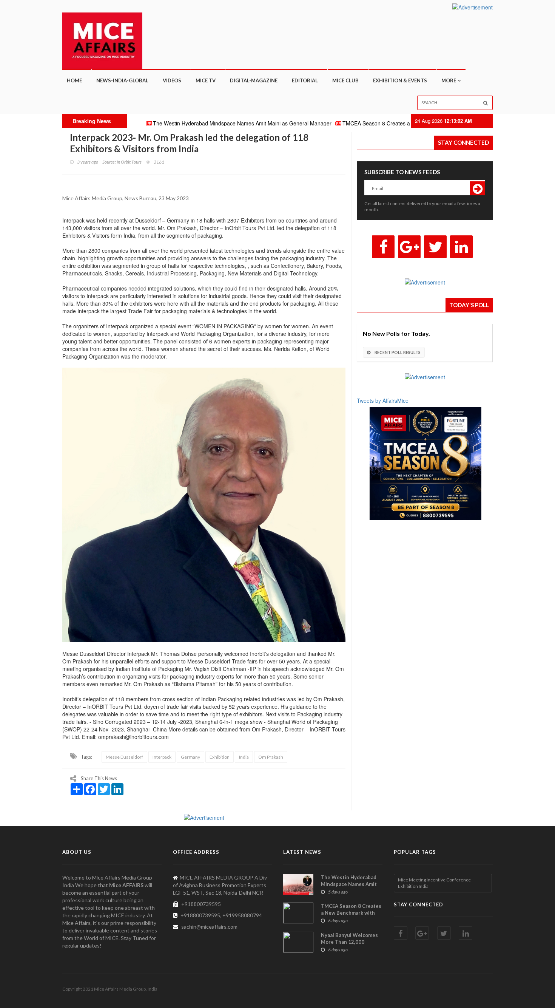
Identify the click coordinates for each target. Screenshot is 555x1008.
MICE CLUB (345, 80)
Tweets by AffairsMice (383, 400)
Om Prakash (270, 757)
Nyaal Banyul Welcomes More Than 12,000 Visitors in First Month (349, 942)
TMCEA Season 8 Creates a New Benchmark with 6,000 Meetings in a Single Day (405, 123)
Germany (190, 757)
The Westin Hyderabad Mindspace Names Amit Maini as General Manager (207, 123)
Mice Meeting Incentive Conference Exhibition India (434, 883)
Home (74, 80)
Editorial (305, 80)
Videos (172, 80)
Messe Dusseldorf (124, 757)
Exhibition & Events (400, 80)
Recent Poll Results (397, 352)
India (244, 757)
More (448, 80)
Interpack (162, 757)
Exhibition (220, 757)
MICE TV (206, 80)
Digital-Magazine (254, 80)
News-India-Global (122, 80)
